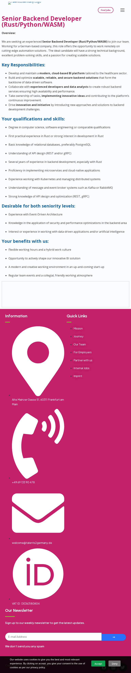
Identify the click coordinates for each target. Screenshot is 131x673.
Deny (115, 663)
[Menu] (122, 10)
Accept (98, 663)
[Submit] (114, 637)
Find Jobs (106, 10)
